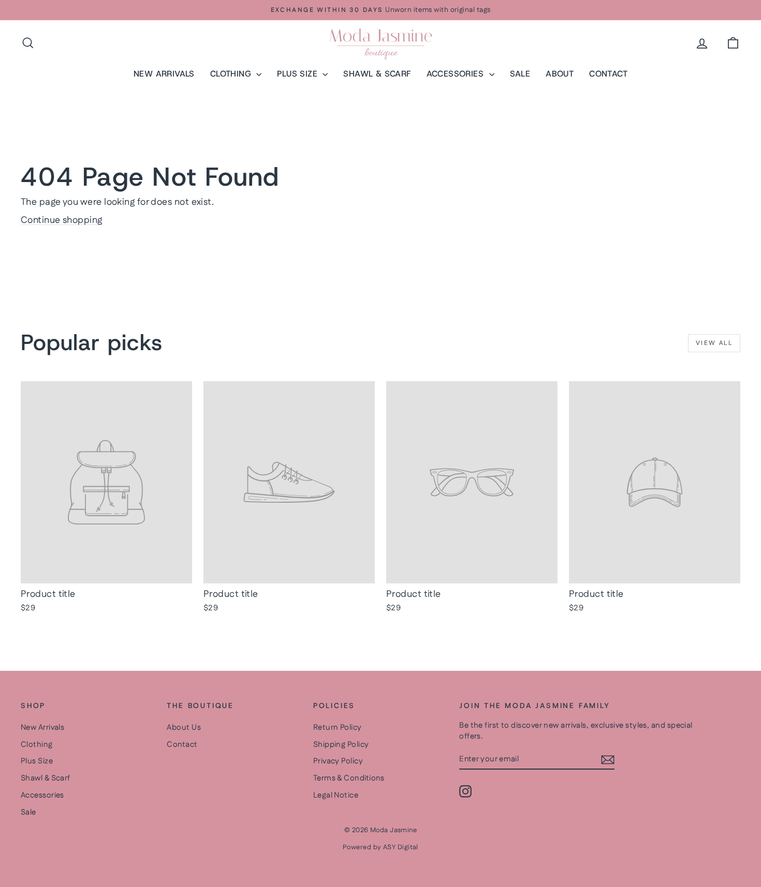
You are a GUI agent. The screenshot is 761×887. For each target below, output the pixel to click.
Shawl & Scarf (45, 778)
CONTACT (608, 73)
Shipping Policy (341, 744)
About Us (184, 727)
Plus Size (37, 761)
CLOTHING (232, 73)
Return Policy (337, 727)
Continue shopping (62, 220)
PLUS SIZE (298, 73)
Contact (182, 744)
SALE (520, 73)
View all (714, 343)
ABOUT (560, 73)
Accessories (42, 795)
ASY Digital (400, 847)
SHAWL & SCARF (377, 73)
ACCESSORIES (457, 73)
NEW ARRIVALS (164, 73)
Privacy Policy (338, 761)
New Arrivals (42, 727)
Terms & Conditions (349, 778)
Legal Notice (335, 795)
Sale (28, 812)
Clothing (37, 744)
